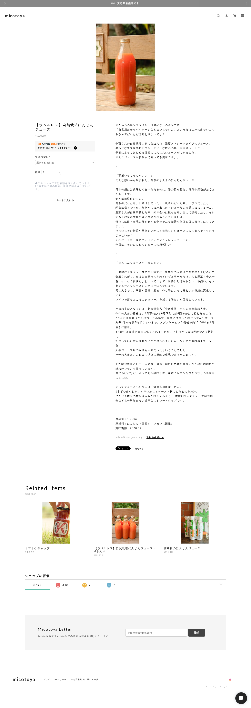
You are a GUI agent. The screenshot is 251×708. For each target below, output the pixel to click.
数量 (38, 172)
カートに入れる (65, 200)
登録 (196, 632)
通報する (139, 449)
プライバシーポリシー (55, 679)
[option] (125, 67)
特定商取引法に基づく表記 (85, 679)
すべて (37, 584)
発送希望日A (43, 157)
